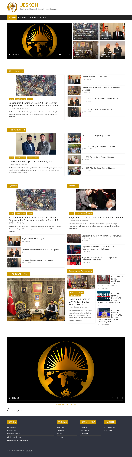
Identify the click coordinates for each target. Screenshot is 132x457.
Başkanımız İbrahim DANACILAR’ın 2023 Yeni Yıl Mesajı (84, 52)
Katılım (90, 214)
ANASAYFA (60, 427)
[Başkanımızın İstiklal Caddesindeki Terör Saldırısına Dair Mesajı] (103, 276)
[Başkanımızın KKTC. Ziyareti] (112, 24)
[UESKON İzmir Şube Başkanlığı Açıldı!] (74, 145)
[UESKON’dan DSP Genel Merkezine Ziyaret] (112, 42)
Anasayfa (12, 17)
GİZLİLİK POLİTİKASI (14, 437)
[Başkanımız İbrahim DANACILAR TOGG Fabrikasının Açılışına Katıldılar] (74, 246)
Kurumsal (22, 17)
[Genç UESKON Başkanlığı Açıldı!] (74, 134)
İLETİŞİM (60, 437)
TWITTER (83, 427)
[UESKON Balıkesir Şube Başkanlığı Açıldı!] (36, 134)
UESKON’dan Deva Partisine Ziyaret (97, 109)
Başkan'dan (73, 292)
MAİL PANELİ (108, 431)
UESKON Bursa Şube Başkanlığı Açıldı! (98, 157)
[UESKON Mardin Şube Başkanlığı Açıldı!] (74, 167)
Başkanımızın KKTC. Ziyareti (111, 36)
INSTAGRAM (84, 431)
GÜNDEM (60, 434)
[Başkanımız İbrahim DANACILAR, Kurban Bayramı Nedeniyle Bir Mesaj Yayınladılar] (103, 309)
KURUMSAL (61, 431)
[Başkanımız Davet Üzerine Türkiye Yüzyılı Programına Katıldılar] (74, 256)
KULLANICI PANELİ (110, 427)
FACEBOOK (84, 434)
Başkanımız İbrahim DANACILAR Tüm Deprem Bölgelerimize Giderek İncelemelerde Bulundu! (84, 33)
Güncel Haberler (20, 99)
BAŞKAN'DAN (11, 427)
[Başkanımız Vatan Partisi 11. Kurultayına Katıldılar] (96, 190)
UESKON (29, 5)
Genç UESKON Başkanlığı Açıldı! (96, 135)
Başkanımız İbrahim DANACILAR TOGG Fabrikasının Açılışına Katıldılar (99, 247)
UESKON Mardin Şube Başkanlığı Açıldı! (99, 168)
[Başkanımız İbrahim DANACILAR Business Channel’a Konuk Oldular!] (103, 293)
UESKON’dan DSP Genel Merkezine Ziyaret (110, 53)
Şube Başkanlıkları (33, 158)
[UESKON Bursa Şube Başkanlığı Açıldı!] (74, 156)
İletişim (43, 17)
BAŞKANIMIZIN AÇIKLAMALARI (17, 440)
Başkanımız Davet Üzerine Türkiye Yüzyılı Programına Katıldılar (100, 258)
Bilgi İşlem (25, 108)
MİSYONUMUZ (12, 431)
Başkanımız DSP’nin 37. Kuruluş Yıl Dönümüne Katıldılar (102, 237)
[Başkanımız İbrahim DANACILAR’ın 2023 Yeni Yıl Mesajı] (85, 42)
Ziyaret (30, 99)
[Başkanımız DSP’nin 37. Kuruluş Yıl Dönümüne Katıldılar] (74, 235)
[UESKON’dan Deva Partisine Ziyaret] (74, 108)
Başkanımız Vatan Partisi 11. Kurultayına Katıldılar (96, 217)
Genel (11, 99)
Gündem (33, 17)
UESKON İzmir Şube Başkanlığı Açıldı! (98, 146)
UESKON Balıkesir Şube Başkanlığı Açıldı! (30, 161)
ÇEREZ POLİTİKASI (13, 434)
